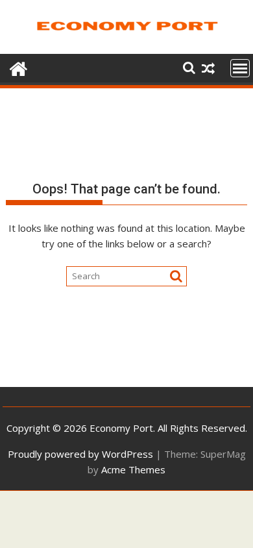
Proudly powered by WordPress (80, 453)
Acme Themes (133, 469)
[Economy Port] (18, 67)
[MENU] (240, 68)
